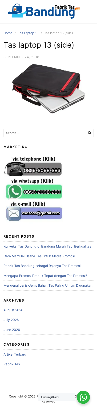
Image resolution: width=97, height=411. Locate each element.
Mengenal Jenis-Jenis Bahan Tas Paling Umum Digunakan (48, 285)
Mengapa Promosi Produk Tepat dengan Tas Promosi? (45, 276)
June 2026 (12, 330)
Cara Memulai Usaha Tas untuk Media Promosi (39, 256)
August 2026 (13, 310)
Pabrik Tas (12, 364)
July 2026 (11, 320)
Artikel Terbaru (15, 354)
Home (8, 33)
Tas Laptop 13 (28, 33)
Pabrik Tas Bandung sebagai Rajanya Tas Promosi (42, 266)
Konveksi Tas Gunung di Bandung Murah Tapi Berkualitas (47, 246)
